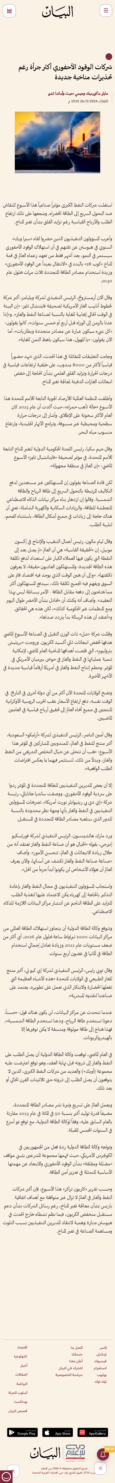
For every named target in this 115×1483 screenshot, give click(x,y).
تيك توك (101, 1381)
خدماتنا (77, 1354)
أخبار (23, 1365)
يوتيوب (102, 1375)
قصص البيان (17, 1411)
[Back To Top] (100, 1468)
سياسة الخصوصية (69, 1375)
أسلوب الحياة (17, 1392)
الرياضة (21, 1384)
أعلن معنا (76, 1361)
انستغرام (100, 1368)
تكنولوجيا (20, 1356)
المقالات (21, 1374)
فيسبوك (100, 1361)
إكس (103, 1347)
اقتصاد (22, 1347)
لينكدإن (101, 1354)
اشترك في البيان (71, 1368)
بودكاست (20, 1401)
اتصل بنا (77, 1347)
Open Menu (106, 10)
